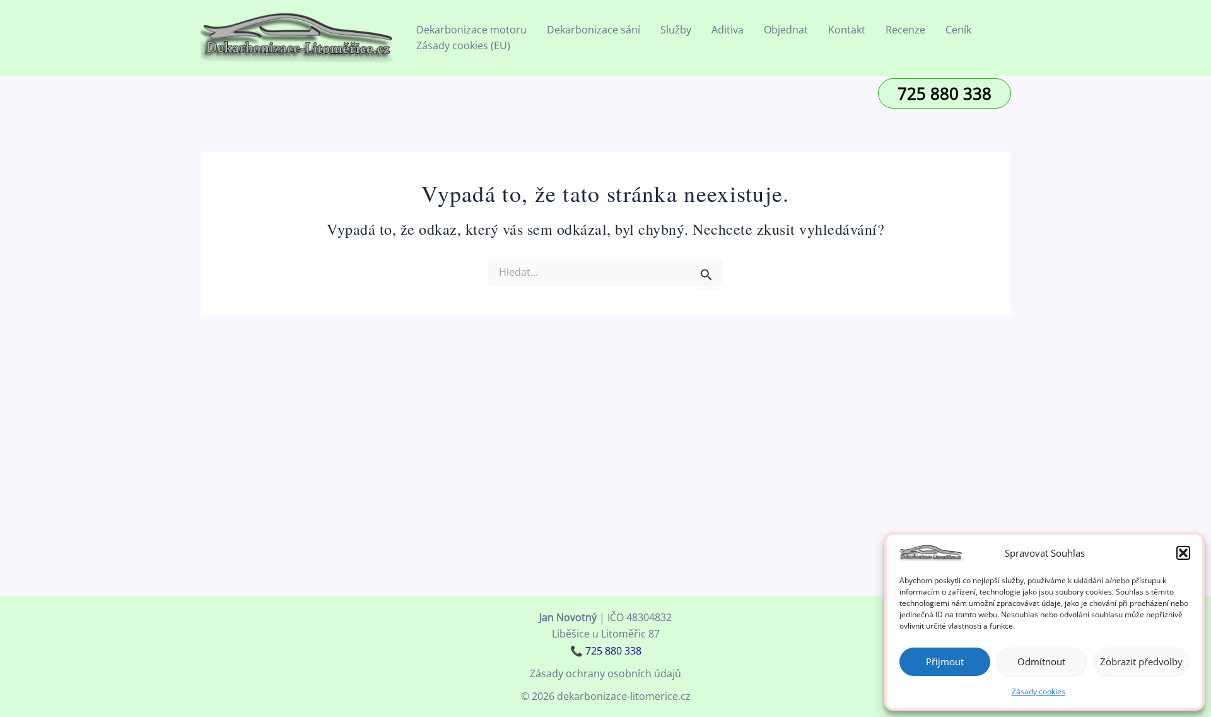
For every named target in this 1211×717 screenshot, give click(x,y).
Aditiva (727, 30)
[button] (1183, 553)
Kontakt (846, 30)
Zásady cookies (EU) (463, 45)
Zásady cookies (1038, 691)
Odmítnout (1041, 661)
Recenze (905, 30)
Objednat (786, 30)
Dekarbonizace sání (593, 30)
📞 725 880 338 (605, 651)
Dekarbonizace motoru (471, 30)
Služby (675, 30)
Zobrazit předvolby (1141, 661)
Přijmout (945, 661)
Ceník (958, 30)
